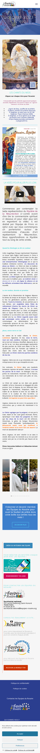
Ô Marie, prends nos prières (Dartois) (21, 110)
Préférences (20, 746)
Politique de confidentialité (26, 750)
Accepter (20, 734)
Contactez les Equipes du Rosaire (20, 698)
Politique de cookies (11, 750)
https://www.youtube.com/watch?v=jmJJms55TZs (21, 120)
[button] (36, 4)
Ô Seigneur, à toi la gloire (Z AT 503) (21, 116)
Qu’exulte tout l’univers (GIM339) (21, 117)
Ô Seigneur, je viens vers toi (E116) (21, 112)
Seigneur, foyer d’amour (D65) (21, 114)
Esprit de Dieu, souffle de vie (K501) (22, 109)
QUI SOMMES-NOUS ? (12, 720)
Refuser (20, 740)
